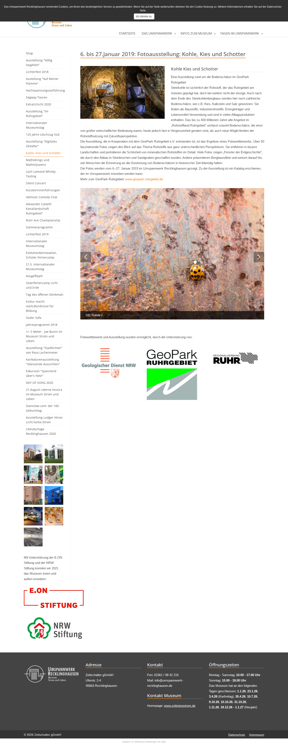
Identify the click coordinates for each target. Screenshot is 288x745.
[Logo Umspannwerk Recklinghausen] (51, 675)
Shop (29, 53)
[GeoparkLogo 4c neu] (172, 374)
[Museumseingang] (54, 495)
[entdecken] (54, 474)
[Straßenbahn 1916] (33, 516)
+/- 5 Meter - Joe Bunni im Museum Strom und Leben (44, 336)
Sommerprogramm (39, 227)
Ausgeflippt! (34, 276)
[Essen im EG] (54, 516)
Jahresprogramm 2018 (41, 325)
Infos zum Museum (196, 33)
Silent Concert (36, 183)
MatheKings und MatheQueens (37, 162)
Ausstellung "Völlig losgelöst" (39, 62)
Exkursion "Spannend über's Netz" (41, 373)
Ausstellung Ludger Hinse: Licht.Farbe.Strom (44, 419)
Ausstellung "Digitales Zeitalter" (41, 143)
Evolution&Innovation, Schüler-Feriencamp (41, 255)
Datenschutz (236, 734)
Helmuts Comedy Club (41, 197)
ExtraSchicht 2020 (38, 104)
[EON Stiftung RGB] (43, 598)
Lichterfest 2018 (37, 72)
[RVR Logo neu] (235, 358)
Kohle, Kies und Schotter (43, 153)
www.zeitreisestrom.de (179, 705)
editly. (163, 742)
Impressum (256, 734)
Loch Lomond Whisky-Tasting (41, 174)
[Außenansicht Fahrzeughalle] (54, 454)
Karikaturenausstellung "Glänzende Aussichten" (43, 361)
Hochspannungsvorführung (44, 90)
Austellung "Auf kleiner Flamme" (42, 81)
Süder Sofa (33, 318)
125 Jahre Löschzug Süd (42, 134)
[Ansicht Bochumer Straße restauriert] (33, 454)
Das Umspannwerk (157, 33)
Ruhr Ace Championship (43, 220)
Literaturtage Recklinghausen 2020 (41, 431)
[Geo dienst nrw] (108, 363)
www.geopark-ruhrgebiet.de (144, 179)
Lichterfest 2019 (37, 234)
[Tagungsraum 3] (33, 537)
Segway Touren (36, 97)
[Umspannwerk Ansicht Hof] (33, 495)
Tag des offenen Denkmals (44, 294)
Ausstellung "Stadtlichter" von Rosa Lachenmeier (44, 350)
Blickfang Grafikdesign (146, 742)
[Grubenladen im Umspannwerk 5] (33, 474)
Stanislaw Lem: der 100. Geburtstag (42, 408)
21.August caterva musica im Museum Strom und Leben (44, 394)
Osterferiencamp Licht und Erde (42, 285)
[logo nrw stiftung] (43, 628)
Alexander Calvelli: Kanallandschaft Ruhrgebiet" (39, 208)
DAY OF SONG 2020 (39, 383)
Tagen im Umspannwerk (239, 33)
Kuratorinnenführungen (43, 190)
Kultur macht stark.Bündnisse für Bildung (40, 306)
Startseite (127, 33)
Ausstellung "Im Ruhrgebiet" (37, 113)
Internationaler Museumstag (36, 125)
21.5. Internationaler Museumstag (40, 266)
